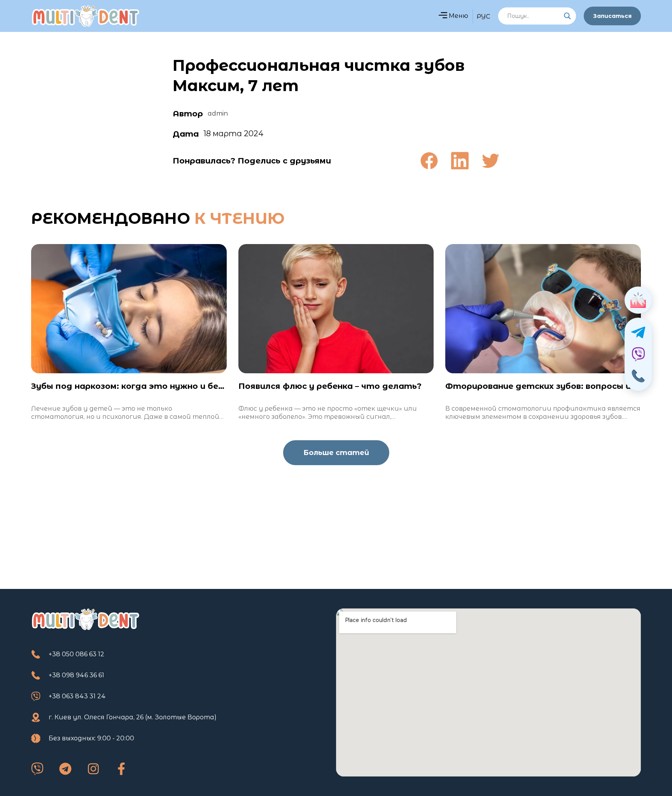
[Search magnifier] (567, 16)
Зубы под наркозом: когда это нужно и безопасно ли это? (161, 386)
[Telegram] (65, 769)
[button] (442, 16)
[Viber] (37, 769)
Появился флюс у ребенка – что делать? (330, 386)
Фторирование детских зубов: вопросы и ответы (558, 386)
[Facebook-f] (121, 769)
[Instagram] (93, 769)
